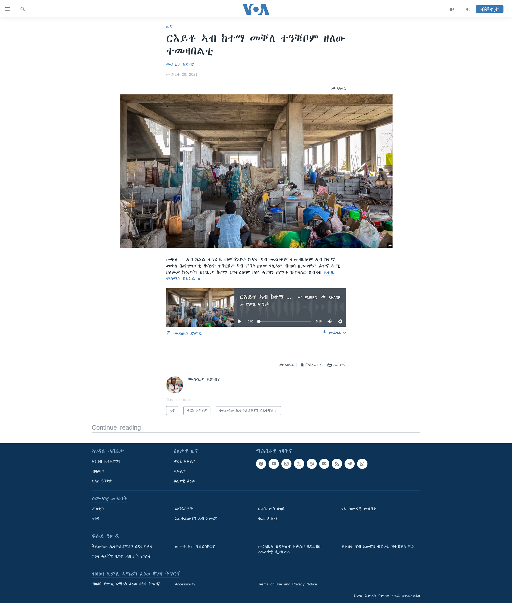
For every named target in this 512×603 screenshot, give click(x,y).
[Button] (338, 88)
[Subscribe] (324, 464)
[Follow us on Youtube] (274, 464)
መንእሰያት (184, 508)
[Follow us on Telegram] (350, 464)
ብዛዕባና (98, 471)
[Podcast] (312, 464)
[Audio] (468, 9)
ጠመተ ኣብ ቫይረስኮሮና (195, 546)
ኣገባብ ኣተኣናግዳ (106, 461)
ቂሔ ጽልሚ (268, 518)
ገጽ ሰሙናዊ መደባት (358, 508)
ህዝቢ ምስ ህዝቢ (272, 508)
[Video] (452, 9)
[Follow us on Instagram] (286, 464)
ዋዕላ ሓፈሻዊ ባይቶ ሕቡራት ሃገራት (121, 556)
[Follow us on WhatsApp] (362, 464)
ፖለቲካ (98, 508)
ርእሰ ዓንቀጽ (102, 481)
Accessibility (185, 584)
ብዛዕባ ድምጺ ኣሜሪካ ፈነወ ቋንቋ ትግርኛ (126, 584)
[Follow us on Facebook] (261, 464)
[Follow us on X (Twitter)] (299, 464)
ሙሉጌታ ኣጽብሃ (180, 64)
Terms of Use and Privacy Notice (287, 584)
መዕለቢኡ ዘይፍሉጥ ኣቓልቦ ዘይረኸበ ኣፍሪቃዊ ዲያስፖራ (289, 549)
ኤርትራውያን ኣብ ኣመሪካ (196, 518)
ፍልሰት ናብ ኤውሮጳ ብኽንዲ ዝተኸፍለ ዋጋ (377, 546)
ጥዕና (95, 518)
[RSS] (337, 464)
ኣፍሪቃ (180, 471)
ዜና (169, 26)
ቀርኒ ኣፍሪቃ (184, 461)
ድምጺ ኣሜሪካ (257, 304)
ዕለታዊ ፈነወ (184, 481)
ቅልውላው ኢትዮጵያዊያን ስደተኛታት (122, 546)
